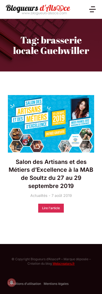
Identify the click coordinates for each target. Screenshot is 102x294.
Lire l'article (51, 208)
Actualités (38, 195)
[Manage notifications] (11, 282)
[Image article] (51, 124)
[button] (92, 9)
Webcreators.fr (64, 263)
